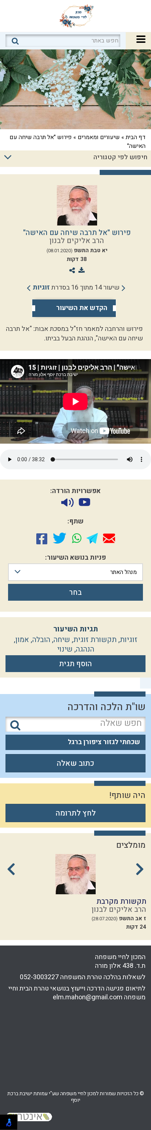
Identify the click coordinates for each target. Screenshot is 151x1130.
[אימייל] (109, 538)
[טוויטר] (59, 538)
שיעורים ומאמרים (99, 137)
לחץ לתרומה (76, 813)
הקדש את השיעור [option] (81, 308)
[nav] (141, 38)
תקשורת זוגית (95, 639)
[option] (75, 894)
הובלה (41, 639)
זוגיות (41, 287)
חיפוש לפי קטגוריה (120, 157)
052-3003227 (39, 977)
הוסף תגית (75, 664)
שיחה (62, 639)
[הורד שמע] (67, 502)
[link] (76, 287)
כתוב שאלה (75, 763)
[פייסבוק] (41, 538)
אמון (22, 639)
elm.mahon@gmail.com (87, 997)
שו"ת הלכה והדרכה (106, 707)
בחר (75, 592)
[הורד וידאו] (84, 502)
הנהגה (85, 649)
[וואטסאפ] (76, 538)
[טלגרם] (92, 538)
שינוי (65, 649)
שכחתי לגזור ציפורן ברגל (104, 742)
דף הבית (136, 137)
